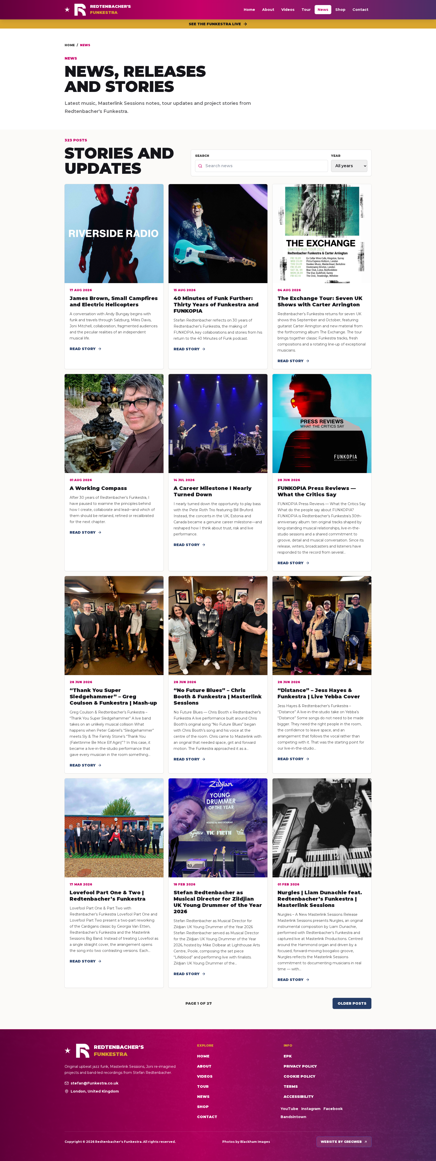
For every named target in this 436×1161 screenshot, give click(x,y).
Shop (340, 9)
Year (335, 156)
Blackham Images (255, 1142)
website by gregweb (341, 1142)
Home (249, 9)
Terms (291, 1086)
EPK (288, 1056)
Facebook (333, 1108)
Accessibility (299, 1096)
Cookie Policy (299, 1076)
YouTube (289, 1108)
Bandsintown (293, 1117)
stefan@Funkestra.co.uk (94, 1083)
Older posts (352, 1003)
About (268, 9)
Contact (360, 9)
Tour (306, 9)
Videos (287, 9)
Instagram (310, 1108)
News (323, 9)
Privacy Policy (300, 1066)
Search (202, 156)
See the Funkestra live (215, 24)
